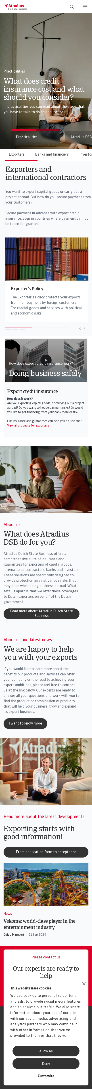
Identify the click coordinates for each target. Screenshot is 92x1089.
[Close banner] (84, 984)
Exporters (17, 154)
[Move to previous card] (80, 328)
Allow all (46, 1051)
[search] (72, 7)
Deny (46, 1064)
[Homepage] (15, 7)
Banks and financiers (52, 154)
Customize (46, 1076)
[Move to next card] (84, 328)
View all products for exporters (28, 425)
